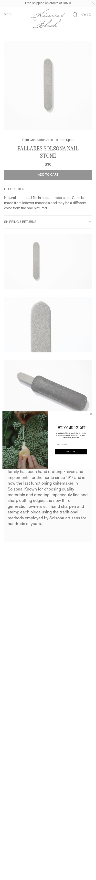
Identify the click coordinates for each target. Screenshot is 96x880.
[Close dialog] (91, 414)
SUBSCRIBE (71, 452)
